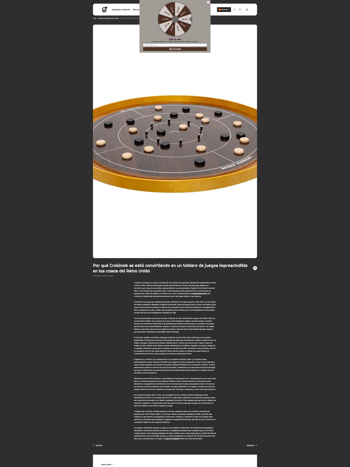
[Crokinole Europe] (104, 9)
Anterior (99, 445)
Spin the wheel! (175, 49)
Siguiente (250, 445)
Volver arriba (106, 464)
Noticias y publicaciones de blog (108, 18)
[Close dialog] (208, 2)
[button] (234, 10)
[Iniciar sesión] (240, 10)
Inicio (94, 18)
